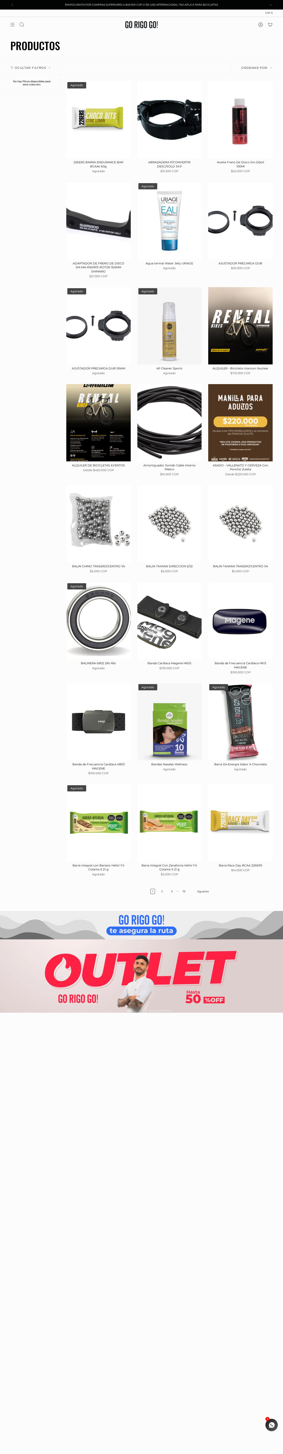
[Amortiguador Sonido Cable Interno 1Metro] (169, 422)
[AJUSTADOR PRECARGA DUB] (240, 220)
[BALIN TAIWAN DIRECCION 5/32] (169, 523)
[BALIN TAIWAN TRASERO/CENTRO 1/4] (240, 523)
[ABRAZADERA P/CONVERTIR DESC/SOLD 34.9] (169, 119)
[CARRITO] (270, 24)
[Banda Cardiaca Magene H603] (169, 620)
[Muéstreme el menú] (12, 24)
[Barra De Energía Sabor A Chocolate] (240, 721)
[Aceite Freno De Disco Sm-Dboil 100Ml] (240, 119)
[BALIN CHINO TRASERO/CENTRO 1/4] (98, 523)
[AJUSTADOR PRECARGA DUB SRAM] (98, 325)
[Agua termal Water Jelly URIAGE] (169, 220)
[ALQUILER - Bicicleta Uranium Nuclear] (240, 325)
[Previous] (12, 5)
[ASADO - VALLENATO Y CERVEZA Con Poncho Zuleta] (240, 422)
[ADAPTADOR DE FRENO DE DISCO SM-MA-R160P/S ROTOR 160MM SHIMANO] (98, 220)
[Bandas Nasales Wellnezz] (169, 721)
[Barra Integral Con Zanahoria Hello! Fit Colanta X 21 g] (169, 822)
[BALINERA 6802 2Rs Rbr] (98, 620)
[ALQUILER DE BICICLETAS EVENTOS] (98, 422)
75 (184, 891)
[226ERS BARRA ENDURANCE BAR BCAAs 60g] (98, 119)
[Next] (271, 5)
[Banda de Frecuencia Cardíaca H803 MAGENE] (98, 721)
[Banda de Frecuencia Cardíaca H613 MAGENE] (240, 620)
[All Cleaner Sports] (169, 325)
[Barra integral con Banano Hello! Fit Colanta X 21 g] (98, 822)
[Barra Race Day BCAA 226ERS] (240, 822)
